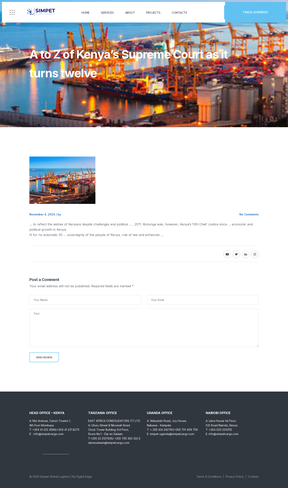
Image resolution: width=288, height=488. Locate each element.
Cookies (253, 476)
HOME (86, 12)
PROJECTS (153, 12)
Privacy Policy (235, 476)
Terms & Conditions (208, 476)
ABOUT (130, 12)
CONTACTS (179, 12)
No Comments (249, 214)
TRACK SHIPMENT (255, 12)
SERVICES (107, 12)
